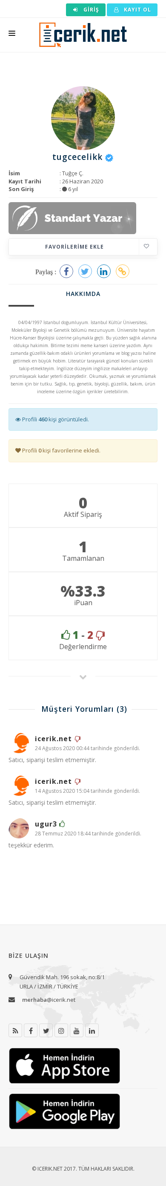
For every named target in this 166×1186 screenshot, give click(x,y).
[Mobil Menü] (12, 35)
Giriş (90, 9)
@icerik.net (48, 999)
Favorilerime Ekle (74, 246)
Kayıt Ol (136, 9)
